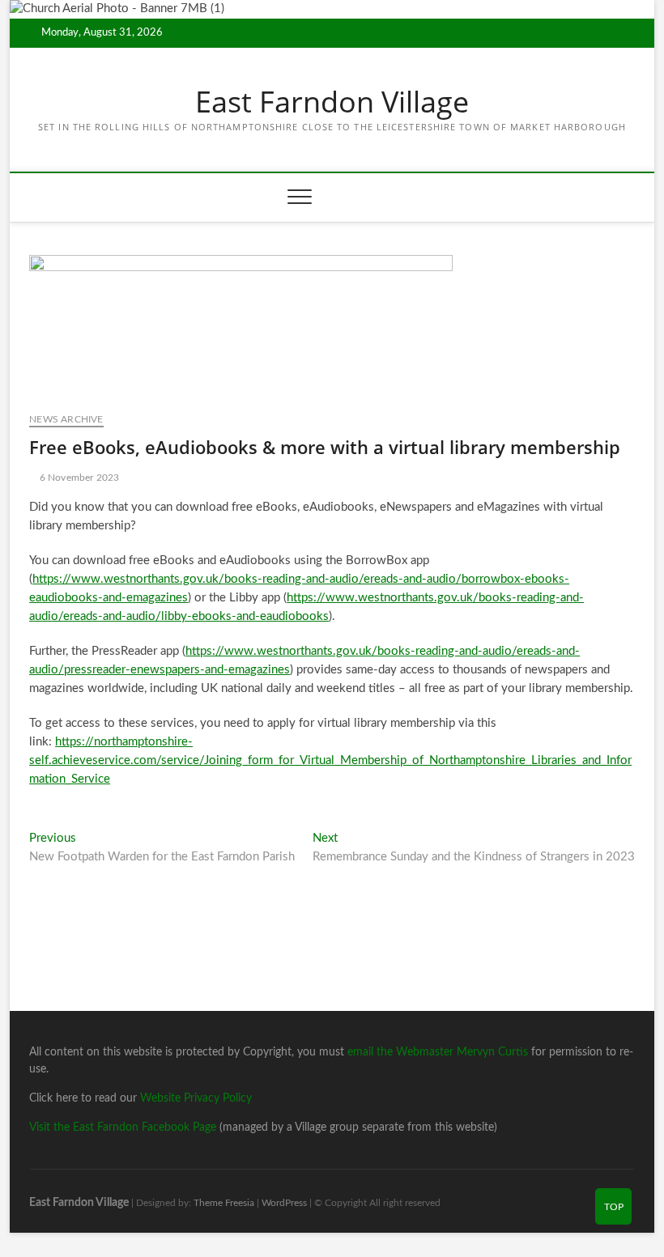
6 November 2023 (77, 477)
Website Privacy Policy (196, 1098)
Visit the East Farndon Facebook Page (122, 1127)
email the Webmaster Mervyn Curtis (437, 1052)
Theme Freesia (224, 1203)
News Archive (66, 419)
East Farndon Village (332, 102)
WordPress (284, 1203)
